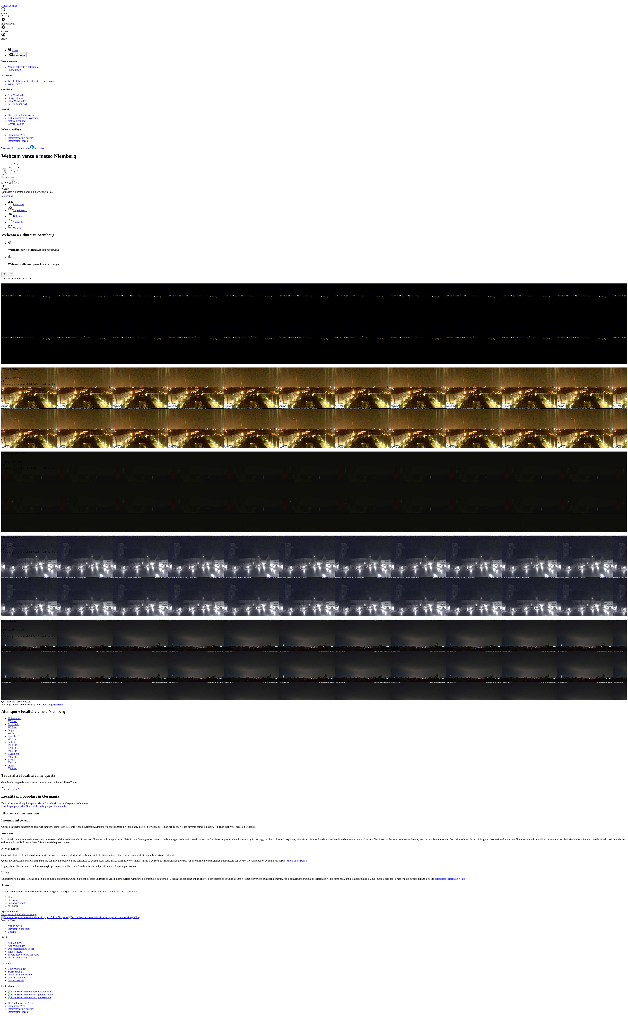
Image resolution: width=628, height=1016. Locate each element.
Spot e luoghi (15, 69)
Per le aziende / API (18, 103)
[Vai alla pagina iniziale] (1, 2)
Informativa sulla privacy (21, 138)
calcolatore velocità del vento (450, 878)
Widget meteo (15, 84)
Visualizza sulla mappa (18, 148)
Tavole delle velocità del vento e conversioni (31, 81)
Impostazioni (19, 55)
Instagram (48, 994)
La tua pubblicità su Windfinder (24, 118)
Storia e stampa (16, 98)
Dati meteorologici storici (21, 115)
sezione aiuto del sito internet (122, 891)
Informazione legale (18, 140)
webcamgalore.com (53, 704)
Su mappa (8, 196)
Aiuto (15, 50)
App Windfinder (16, 95)
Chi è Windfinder (17, 101)
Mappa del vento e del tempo (23, 67)
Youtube (47, 997)
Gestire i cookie (16, 123)
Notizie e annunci (17, 121)
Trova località (12, 789)
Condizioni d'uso (16, 135)
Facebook (39, 148)
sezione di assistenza (296, 860)
